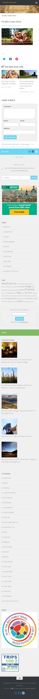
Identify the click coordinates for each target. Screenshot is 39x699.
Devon (33, 287)
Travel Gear (7, 256)
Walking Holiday (27, 301)
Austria (27, 284)
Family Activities (8, 512)
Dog (3, 290)
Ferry (17, 290)
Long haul (6, 537)
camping (6, 488)
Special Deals (8, 571)
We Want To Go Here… (11, 271)
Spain (6, 301)
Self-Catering (7, 251)
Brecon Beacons (7, 287)
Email (22, 121)
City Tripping (7, 498)
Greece (9, 293)
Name (6, 121)
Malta (3, 296)
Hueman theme (30, 688)
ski (36, 298)
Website (6, 128)
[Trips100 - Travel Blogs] (10, 665)
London (28, 292)
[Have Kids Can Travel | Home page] (12, 2)
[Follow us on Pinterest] (36, 151)
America (22, 284)
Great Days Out (8, 527)
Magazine (6, 542)
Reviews (6, 246)
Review (14, 298)
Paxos (3, 298)
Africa (18, 284)
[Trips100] (10, 671)
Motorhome (21, 296)
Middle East (8, 296)
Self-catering (7, 562)
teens (10, 301)
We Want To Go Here (10, 601)
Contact (6, 237)
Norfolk (25, 296)
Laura (5, 26)
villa (16, 301)
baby (31, 284)
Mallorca (35, 293)
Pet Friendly (7, 547)
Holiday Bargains (9, 242)
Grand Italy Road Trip (10, 522)
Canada (15, 287)
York (33, 301)
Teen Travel (7, 576)
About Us (6, 227)
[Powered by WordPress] (12, 688)
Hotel (5, 532)
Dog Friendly (8, 290)
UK (13, 301)
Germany (4, 293)
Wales (20, 301)
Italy (19, 292)
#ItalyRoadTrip (9, 283)
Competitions (8, 232)
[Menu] (36, 2)
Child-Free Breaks (9, 493)
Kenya (22, 293)
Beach (5, 483)
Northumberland (32, 296)
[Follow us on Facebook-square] (33, 151)
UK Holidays (7, 266)
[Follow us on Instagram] (29, 151)
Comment (8, 106)
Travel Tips (7, 261)
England (13, 290)
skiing (3, 301)
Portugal (8, 298)
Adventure (7, 478)
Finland (22, 290)
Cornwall (20, 286)
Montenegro (14, 296)
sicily (33, 298)
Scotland (28, 298)
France (29, 289)
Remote (6, 552)
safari (23, 298)
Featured (6, 517)
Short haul (7, 566)
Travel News (7, 586)
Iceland (14, 293)
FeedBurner (24, 322)
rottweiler (19, 298)
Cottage (28, 286)
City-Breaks (7, 502)
